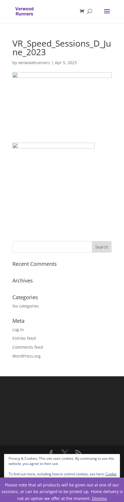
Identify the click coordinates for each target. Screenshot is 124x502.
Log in (18, 329)
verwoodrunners (34, 62)
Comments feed (27, 347)
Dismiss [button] (99, 498)
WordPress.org (26, 356)
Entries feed (24, 338)
